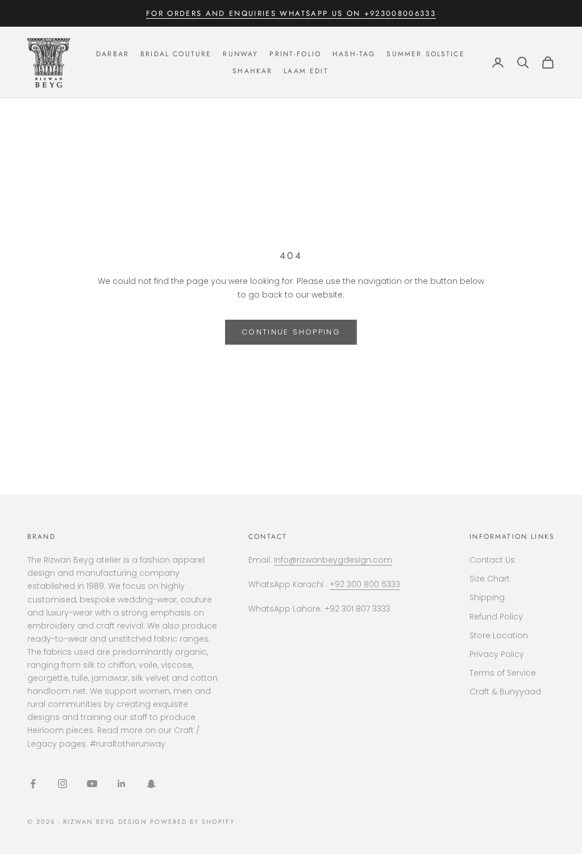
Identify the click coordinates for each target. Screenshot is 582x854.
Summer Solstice (425, 54)
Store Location (498, 635)
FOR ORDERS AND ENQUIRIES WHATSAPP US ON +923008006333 (291, 13)
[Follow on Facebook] (33, 783)
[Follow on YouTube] (92, 783)
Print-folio (295, 54)
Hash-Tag (353, 54)
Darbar (112, 54)
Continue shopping (291, 331)
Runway (240, 54)
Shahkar (252, 71)
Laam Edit (306, 71)
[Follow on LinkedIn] (121, 783)
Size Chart (489, 578)
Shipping (487, 597)
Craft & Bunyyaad (505, 691)
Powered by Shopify (192, 821)
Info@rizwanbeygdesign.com (333, 560)
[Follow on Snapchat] (151, 783)
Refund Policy (496, 616)
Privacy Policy (496, 654)
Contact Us (492, 560)
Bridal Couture (175, 54)
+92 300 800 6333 (365, 584)
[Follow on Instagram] (62, 783)
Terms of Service (502, 673)
